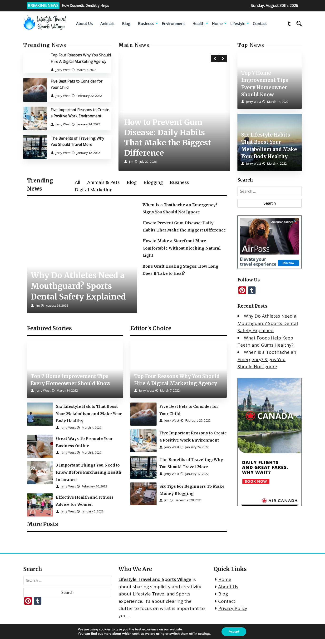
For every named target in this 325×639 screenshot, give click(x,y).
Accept (234, 631)
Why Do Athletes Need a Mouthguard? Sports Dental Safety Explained (267, 323)
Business (146, 23)
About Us (84, 23)
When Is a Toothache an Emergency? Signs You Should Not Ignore (266, 359)
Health (198, 23)
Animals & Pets (103, 182)
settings (204, 634)
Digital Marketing (93, 190)
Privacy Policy (232, 608)
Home (217, 23)
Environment (173, 23)
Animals (107, 23)
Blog (126, 23)
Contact (260, 23)
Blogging (153, 182)
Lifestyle (237, 23)
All (77, 182)
